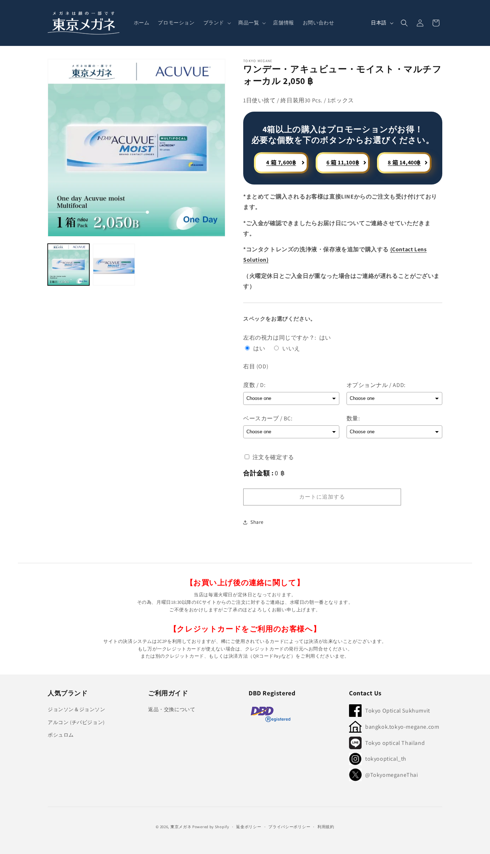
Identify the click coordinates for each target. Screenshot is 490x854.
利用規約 (325, 826)
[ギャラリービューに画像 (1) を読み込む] (68, 264)
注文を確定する (272, 457)
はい (259, 348)
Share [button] (257, 522)
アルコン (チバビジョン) (76, 722)
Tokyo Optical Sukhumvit (397, 710)
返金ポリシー (248, 826)
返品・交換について (171, 709)
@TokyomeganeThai (391, 775)
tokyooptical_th (385, 758)
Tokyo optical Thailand (395, 743)
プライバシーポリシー (289, 826)
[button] (216, 22)
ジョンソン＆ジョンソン (76, 709)
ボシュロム (61, 735)
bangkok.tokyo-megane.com (402, 727)
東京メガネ (181, 826)
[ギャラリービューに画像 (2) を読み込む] (114, 264)
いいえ (291, 348)
